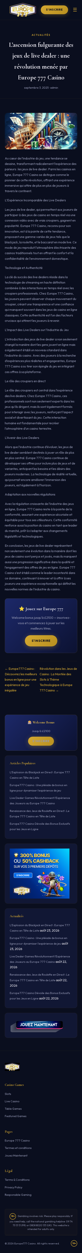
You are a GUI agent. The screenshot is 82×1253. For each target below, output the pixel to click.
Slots (8, 1094)
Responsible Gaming (18, 1195)
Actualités (41, 34)
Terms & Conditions (17, 1180)
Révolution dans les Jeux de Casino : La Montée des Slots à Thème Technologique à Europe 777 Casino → (58, 679)
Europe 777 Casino (17, 1140)
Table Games (13, 1109)
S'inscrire (54, 9)
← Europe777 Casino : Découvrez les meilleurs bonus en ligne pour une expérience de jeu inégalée (21, 679)
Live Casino (12, 1101)
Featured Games (15, 1116)
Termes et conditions (18, 1148)
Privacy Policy (13, 1187)
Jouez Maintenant (16, 1155)
